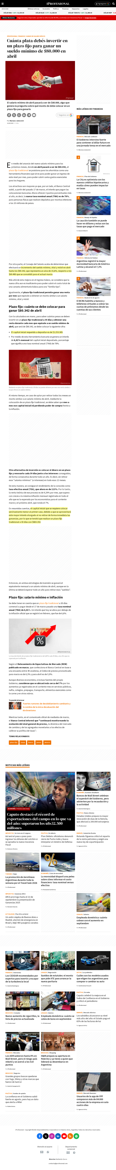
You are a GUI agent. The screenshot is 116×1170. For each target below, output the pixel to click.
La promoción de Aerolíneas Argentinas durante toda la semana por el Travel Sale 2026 (21, 880)
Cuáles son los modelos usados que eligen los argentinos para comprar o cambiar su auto (93, 978)
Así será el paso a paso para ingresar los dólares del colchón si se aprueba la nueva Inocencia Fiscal (21, 840)
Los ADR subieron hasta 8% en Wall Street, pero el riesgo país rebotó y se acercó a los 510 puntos (21, 1060)
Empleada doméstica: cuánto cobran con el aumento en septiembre (92, 920)
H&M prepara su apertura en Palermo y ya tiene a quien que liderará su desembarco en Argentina (57, 1060)
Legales (85, 9)
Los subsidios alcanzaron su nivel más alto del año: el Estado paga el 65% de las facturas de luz (93, 1018)
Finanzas (65, 9)
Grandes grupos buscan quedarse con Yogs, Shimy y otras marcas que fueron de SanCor (22, 1079)
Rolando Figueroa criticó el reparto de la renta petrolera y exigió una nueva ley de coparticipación (93, 839)
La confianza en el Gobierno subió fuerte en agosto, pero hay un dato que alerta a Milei (21, 1099)
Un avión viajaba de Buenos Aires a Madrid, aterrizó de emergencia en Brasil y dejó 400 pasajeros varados (21, 920)
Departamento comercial (71, 1148)
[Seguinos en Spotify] (76, 1136)
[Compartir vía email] (34, 115)
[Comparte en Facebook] (9, 115)
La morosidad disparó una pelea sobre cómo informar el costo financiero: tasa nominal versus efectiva (57, 881)
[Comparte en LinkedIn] (24, 115)
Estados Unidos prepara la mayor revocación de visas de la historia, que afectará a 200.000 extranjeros (93, 819)
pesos (38, 742)
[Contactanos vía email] (41, 1152)
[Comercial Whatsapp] (74, 1152)
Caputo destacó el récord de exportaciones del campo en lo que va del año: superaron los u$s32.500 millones (39, 821)
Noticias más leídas (17, 765)
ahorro (47, 742)
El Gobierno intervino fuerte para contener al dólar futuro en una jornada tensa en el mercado (94, 142)
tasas (23, 742)
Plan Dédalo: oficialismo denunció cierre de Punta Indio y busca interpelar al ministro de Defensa (57, 839)
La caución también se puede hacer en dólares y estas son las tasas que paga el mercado (93, 223)
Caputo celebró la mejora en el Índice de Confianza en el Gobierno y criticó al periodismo (93, 998)
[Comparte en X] (14, 115)
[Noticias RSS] (70, 1136)
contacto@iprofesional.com (58, 1164)
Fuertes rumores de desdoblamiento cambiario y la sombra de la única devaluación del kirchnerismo (46, 707)
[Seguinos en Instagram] (52, 1136)
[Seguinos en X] (46, 1136)
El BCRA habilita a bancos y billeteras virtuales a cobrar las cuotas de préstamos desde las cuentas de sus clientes (93, 305)
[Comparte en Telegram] (29, 115)
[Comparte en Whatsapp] (19, 115)
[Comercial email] (68, 1152)
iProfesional (12, 36)
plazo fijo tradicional (18, 170)
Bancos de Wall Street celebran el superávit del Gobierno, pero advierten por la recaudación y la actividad (93, 800)
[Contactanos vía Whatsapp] (48, 1152)
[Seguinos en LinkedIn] (58, 1136)
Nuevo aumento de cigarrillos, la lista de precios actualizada (22, 1018)
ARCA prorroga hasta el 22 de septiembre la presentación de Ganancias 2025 (20, 900)
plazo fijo (13, 742)
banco (30, 742)
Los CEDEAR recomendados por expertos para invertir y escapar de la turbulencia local (21, 978)
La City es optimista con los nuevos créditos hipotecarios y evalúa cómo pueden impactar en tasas (93, 184)
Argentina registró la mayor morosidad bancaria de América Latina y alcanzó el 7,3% (93, 264)
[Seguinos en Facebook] (39, 1136)
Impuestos (75, 9)
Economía (46, 9)
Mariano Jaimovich (17, 121)
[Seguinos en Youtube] (64, 1136)
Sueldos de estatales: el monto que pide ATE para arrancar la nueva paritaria (57, 978)
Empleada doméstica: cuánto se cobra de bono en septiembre (57, 1018)
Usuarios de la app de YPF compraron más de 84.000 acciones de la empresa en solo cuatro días (93, 1101)
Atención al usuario (44, 1147)
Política (56, 9)
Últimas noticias (33, 9)
